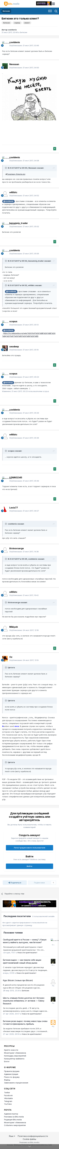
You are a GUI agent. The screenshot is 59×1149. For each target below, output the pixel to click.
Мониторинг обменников (15, 1053)
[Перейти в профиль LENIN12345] (5, 479)
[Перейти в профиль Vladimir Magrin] (53, 981)
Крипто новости (11, 1050)
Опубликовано (24, 45)
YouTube (8, 1104)
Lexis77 (13, 507)
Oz (10, 657)
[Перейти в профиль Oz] (5, 658)
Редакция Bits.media (13, 1119)
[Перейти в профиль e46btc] (5, 194)
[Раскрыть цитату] (6, 168)
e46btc (13, 192)
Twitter (7, 1092)
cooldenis (12, 30)
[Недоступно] (29, 97)
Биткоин (23, 32)
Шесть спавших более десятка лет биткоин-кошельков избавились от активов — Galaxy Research (24, 1001)
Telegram (8, 1101)
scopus (13, 321)
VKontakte (8, 1098)
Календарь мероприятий (15, 1056)
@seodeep (8, 383)
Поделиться (15, 883)
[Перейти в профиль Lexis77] (5, 509)
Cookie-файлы (29, 1139)
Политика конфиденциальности (33, 1136)
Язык (11, 1136)
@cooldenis (8, 201)
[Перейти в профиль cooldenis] (5, 44)
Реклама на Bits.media (14, 1117)
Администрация (11, 1074)
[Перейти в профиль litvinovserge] (5, 550)
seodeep (14, 346)
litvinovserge (16, 548)
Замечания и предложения (16, 1083)
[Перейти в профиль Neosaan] (5, 66)
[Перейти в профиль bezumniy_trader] (5, 225)
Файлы (7, 1080)
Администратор (11, 1114)
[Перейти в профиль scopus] (5, 323)
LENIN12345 (15, 477)
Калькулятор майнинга (14, 1059)
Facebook (8, 1095)
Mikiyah (13, 626)
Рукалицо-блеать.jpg (16, 174)
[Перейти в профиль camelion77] (53, 961)
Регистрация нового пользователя (29, 848)
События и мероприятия (15, 1125)
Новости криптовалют (27, 952)
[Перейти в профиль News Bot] (53, 1022)
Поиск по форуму (11, 1077)
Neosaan (14, 64)
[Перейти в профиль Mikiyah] (5, 628)
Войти (29, 866)
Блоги (6, 1061)
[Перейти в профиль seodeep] (5, 348)
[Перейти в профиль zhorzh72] (53, 941)
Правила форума (11, 1071)
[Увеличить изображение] (6, 174)
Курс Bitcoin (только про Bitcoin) (18, 980)
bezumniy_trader (18, 223)
